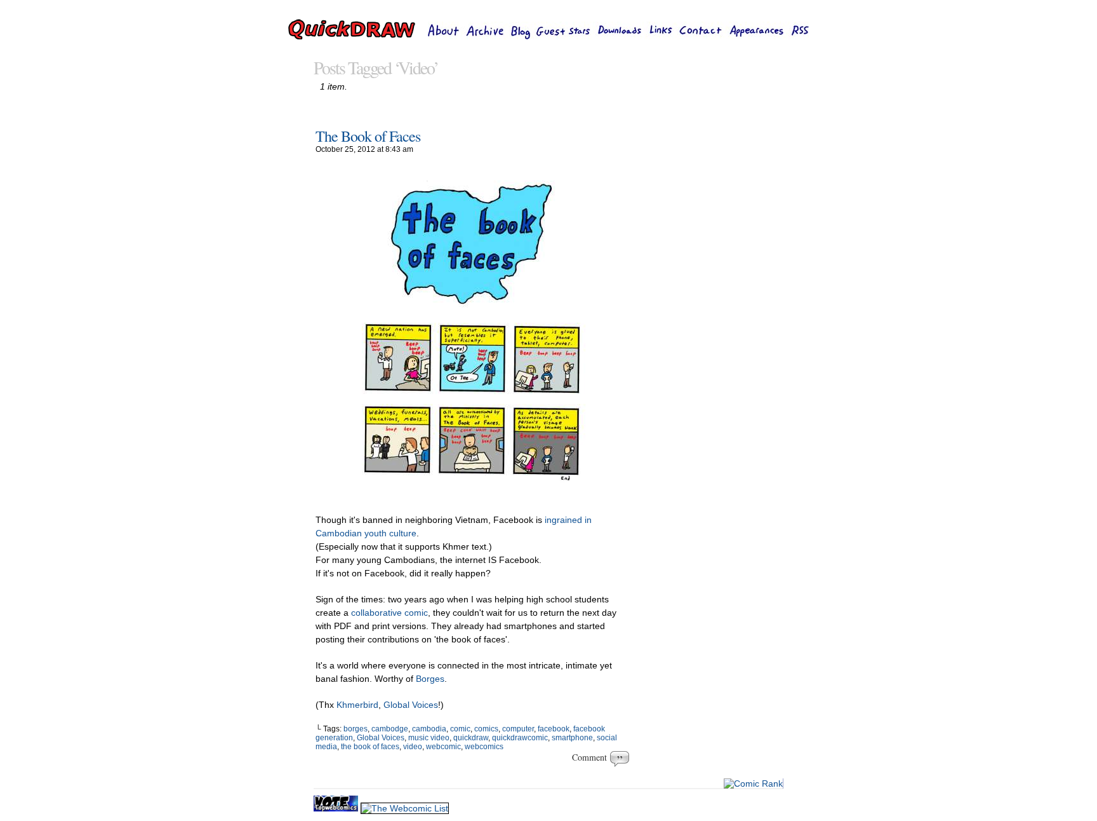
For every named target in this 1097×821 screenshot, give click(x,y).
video (412, 746)
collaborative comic (389, 612)
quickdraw (470, 737)
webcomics (484, 746)
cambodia (429, 728)
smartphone (572, 737)
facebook (553, 728)
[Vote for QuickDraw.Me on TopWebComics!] (337, 808)
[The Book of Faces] (472, 496)
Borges (430, 679)
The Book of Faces (368, 136)
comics (486, 728)
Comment (591, 757)
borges (355, 728)
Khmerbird (357, 705)
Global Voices (410, 705)
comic (460, 728)
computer (518, 728)
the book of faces (370, 746)
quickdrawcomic (520, 737)
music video (428, 737)
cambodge (389, 728)
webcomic (443, 746)
